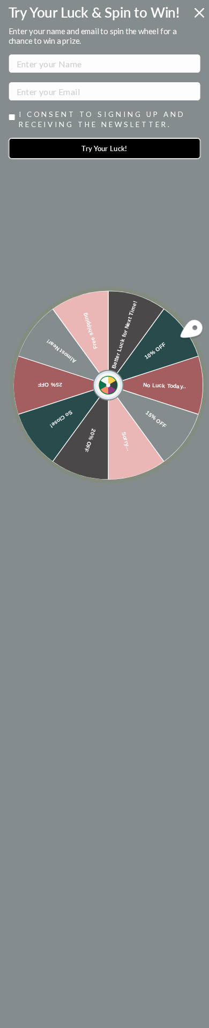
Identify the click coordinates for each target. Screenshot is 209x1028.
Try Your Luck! (104, 148)
